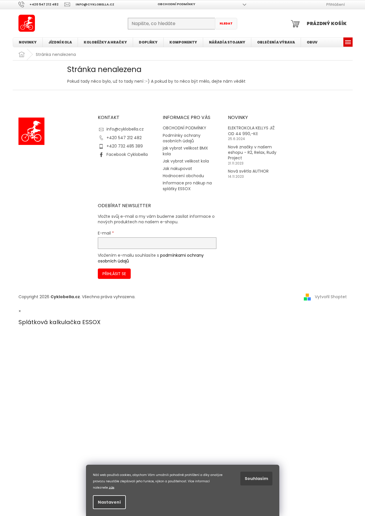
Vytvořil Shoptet (331, 297)
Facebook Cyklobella (127, 154)
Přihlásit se (114, 274)
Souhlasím (256, 478)
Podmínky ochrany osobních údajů (182, 138)
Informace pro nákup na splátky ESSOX (187, 185)
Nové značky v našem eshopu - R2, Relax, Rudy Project (252, 152)
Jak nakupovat (177, 168)
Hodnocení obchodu (183, 176)
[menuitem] (27, 42)
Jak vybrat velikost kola (186, 161)
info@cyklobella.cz (125, 129)
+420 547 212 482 (124, 138)
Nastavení (109, 502)
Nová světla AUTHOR (248, 171)
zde (111, 487)
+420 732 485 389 (124, 146)
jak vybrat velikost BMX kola (185, 150)
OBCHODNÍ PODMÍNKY (176, 4)
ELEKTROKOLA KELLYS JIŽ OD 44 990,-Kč (251, 130)
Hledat (226, 23)
